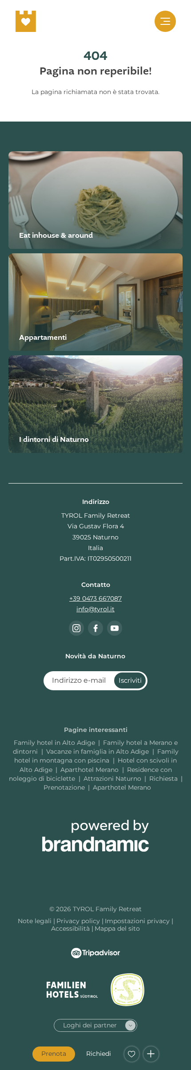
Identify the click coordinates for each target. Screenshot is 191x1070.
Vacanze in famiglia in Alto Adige (98, 751)
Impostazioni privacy (138, 921)
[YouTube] (114, 628)
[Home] (25, 21)
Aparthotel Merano (90, 770)
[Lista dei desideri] (131, 1054)
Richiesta (163, 779)
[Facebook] (95, 628)
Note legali (35, 921)
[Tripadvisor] (95, 953)
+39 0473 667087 (95, 598)
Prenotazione (64, 787)
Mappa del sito (117, 928)
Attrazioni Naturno (112, 779)
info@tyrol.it (95, 609)
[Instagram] (76, 628)
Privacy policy (79, 921)
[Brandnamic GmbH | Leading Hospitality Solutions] (95, 835)
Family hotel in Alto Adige (54, 743)
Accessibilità (71, 928)
